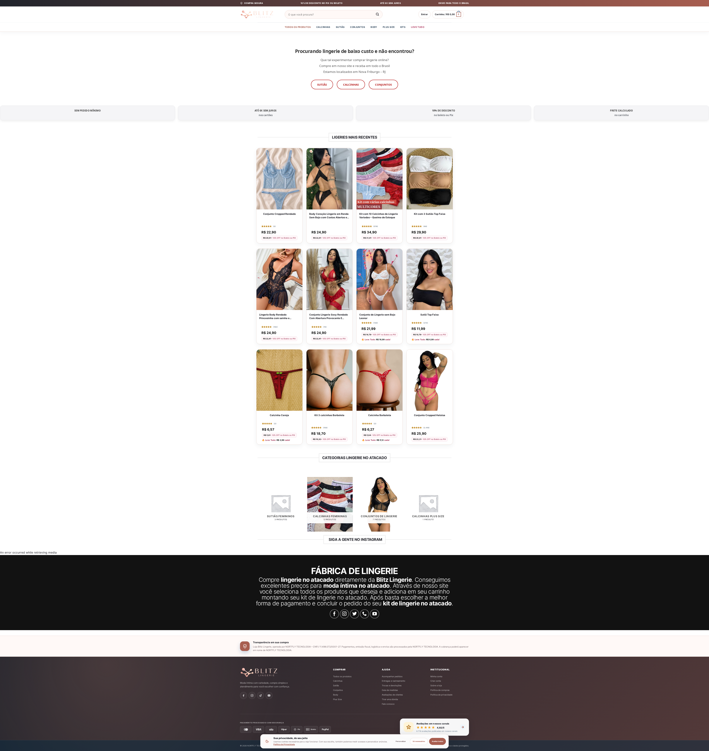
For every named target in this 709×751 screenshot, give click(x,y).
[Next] (451, 506)
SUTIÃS (322, 84)
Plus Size (389, 27)
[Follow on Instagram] (344, 614)
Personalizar (401, 741)
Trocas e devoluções (392, 685)
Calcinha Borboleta (379, 415)
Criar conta (435, 681)
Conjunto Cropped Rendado (279, 213)
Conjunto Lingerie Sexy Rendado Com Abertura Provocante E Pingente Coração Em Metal (328, 316)
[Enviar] (377, 14)
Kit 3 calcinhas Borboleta (329, 415)
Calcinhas (323, 27)
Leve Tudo (417, 27)
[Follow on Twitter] (354, 614)
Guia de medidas (390, 690)
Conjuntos (357, 27)
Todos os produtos (298, 27)
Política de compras (440, 690)
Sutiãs (340, 27)
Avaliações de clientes (392, 694)
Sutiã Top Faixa (429, 314)
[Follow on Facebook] (334, 614)
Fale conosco (388, 704)
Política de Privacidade (284, 744)
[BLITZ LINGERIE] (270, 672)
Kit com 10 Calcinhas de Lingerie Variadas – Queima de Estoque (378, 215)
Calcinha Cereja (279, 415)
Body (374, 27)
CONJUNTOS (383, 84)
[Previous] (258, 506)
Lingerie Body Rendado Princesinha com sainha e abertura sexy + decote (274, 316)
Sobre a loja (436, 685)
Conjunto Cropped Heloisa (429, 415)
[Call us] (364, 614)
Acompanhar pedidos (392, 676)
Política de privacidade (441, 694)
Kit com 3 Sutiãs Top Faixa (429, 213)
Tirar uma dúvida (390, 699)
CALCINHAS (351, 84)
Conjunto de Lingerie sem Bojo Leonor (377, 316)
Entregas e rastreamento (393, 681)
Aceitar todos (437, 741)
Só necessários (419, 741)
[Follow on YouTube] (374, 614)
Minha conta (436, 676)
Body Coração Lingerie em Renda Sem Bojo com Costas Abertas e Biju (329, 215)
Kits (403, 27)
